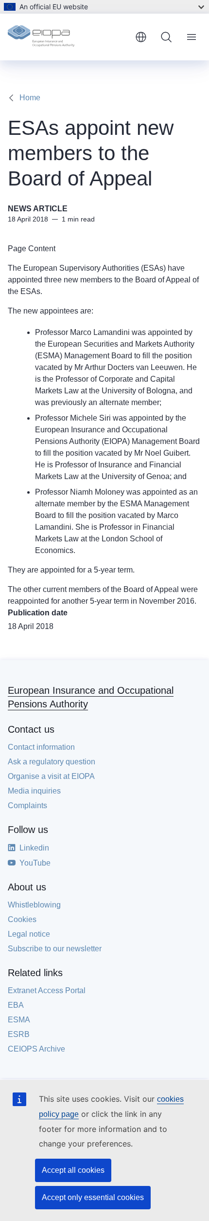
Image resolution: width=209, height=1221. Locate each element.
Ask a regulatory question (51, 762)
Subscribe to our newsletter (55, 948)
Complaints (27, 805)
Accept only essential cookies (93, 1197)
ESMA (19, 1020)
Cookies (22, 919)
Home (29, 97)
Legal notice (29, 934)
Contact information (41, 747)
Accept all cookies (73, 1170)
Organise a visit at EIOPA (51, 776)
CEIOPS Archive (36, 1049)
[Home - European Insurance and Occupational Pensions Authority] (67, 37)
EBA (16, 1005)
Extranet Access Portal (47, 990)
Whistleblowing (34, 905)
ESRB (19, 1034)
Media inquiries (34, 791)
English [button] (141, 37)
